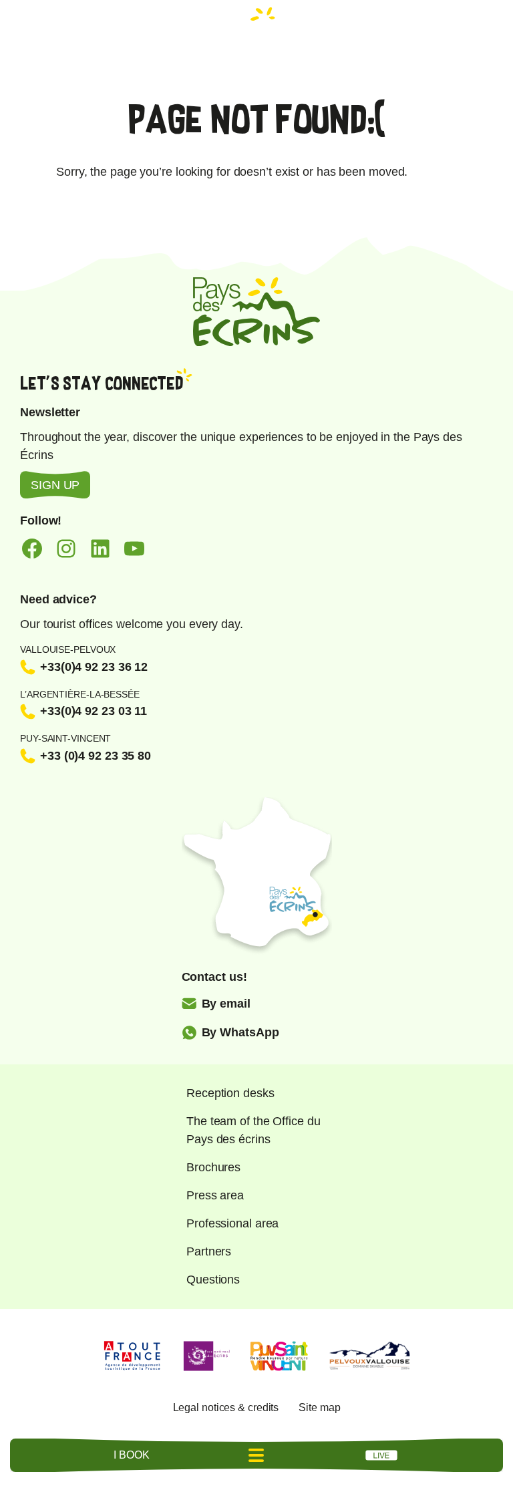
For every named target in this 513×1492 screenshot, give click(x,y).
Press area (215, 1195)
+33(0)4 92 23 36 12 (94, 667)
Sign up (55, 485)
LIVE (381, 1455)
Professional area (232, 1223)
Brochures (213, 1167)
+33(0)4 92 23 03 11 (93, 711)
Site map (319, 1407)
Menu (256, 1455)
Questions (213, 1279)
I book (131, 1455)
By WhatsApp (240, 1032)
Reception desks (230, 1093)
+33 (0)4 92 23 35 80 (95, 755)
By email (226, 1003)
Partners (208, 1251)
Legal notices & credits (226, 1407)
